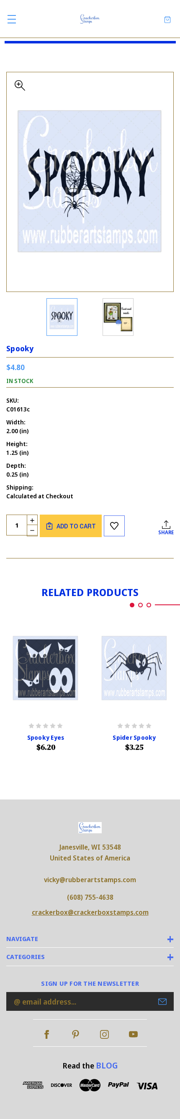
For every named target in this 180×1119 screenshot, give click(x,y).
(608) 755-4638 (90, 897)
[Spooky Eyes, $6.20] (45, 668)
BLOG (107, 1065)
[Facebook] (46, 1034)
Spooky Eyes (45, 737)
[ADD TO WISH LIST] (114, 525)
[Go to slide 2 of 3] (140, 605)
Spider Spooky (134, 737)
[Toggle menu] (11, 19)
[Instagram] (104, 1034)
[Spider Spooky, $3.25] (134, 668)
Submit (162, 1001)
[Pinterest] (75, 1034)
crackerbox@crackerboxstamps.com (90, 912)
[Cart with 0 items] (167, 19)
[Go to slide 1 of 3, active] (132, 605)
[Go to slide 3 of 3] (149, 605)
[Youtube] (133, 1034)
